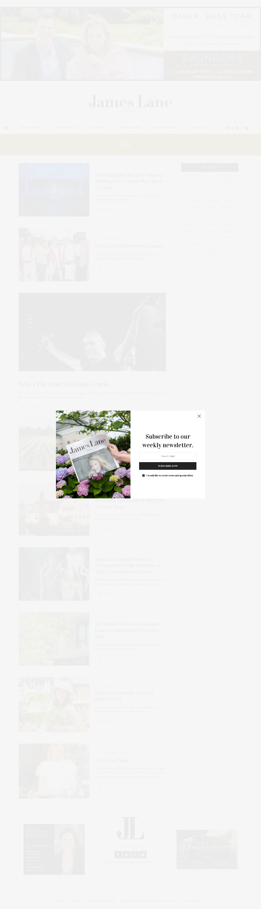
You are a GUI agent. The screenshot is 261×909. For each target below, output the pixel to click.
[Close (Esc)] (199, 416)
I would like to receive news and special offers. (170, 475)
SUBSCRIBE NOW (168, 465)
